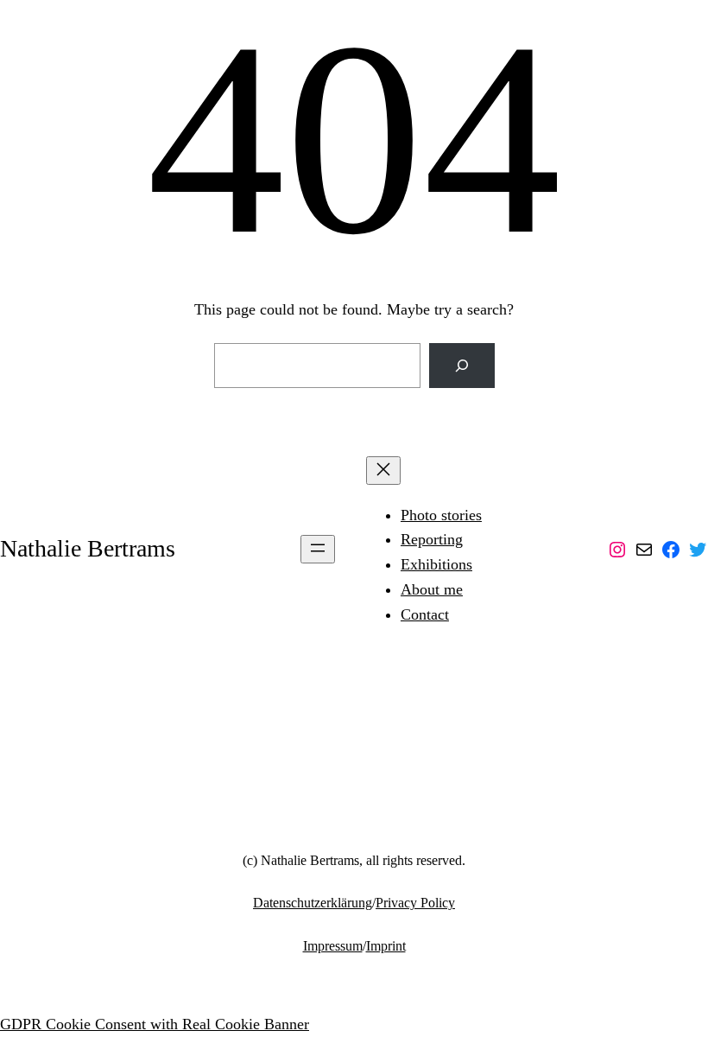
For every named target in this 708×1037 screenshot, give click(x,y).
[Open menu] (317, 549)
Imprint (386, 945)
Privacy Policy (415, 902)
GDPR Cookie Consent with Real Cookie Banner (154, 1024)
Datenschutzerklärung (312, 902)
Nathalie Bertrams (87, 548)
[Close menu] (383, 470)
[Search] (462, 365)
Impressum (333, 945)
